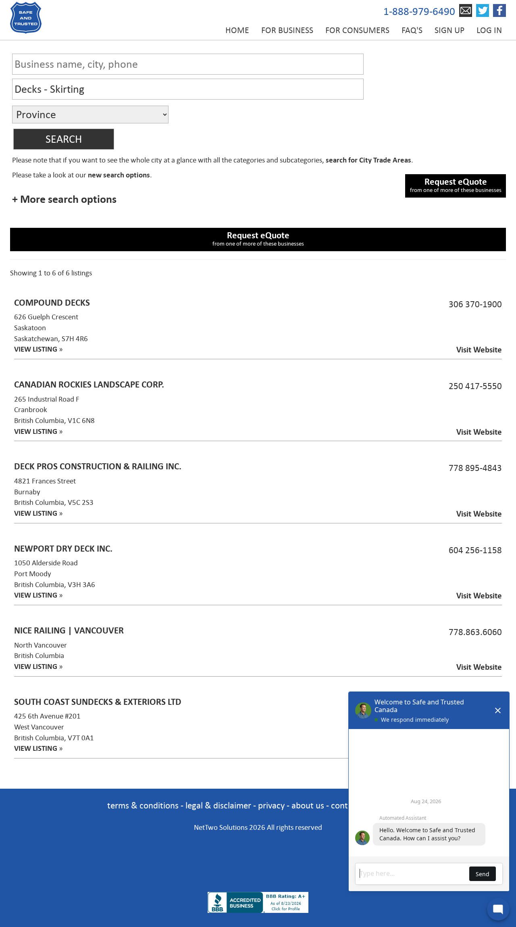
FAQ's (412, 30)
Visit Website (479, 349)
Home (237, 30)
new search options (119, 175)
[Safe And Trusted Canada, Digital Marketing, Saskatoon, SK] (258, 851)
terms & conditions (143, 805)
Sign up (449, 30)
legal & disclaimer (218, 805)
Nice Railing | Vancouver (69, 630)
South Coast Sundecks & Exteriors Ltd (97, 702)
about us (307, 805)
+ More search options (64, 199)
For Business (287, 30)
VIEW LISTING (35, 349)
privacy (271, 805)
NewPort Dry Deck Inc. (63, 549)
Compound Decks (52, 303)
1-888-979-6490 (419, 11)
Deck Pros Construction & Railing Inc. (97, 466)
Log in (489, 30)
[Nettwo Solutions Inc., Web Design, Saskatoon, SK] (258, 878)
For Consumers (357, 30)
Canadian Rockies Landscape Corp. (89, 384)
